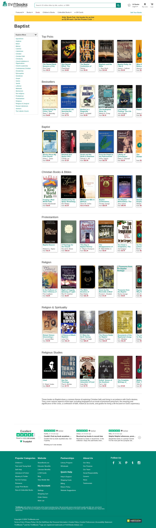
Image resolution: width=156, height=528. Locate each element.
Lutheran (18, 86)
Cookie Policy (74, 522)
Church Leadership (22, 66)
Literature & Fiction (22, 473)
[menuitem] (135, 4)
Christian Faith (20, 56)
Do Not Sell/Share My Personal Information (52, 522)
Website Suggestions (68, 490)
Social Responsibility (90, 473)
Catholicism (19, 51)
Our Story (86, 463)
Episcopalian (20, 73)
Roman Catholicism (22, 106)
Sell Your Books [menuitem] (136, 12)
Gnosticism (19, 76)
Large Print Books (21, 487)
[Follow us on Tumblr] (132, 463)
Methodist (19, 88)
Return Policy (65, 487)
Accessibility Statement (104, 522)
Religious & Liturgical (22, 103)
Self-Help (18, 469)
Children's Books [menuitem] (49, 12)
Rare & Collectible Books (24, 490)
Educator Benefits (44, 466)
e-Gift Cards (42, 473)
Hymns (18, 81)
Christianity (19, 59)
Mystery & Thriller (21, 476)
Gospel (18, 78)
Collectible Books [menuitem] (64, 12)
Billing (63, 483)
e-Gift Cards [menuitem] (78, 12)
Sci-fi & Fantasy (20, 480)
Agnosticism (19, 39)
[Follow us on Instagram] (139, 463)
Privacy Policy (30, 522)
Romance (18, 483)
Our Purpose (87, 466)
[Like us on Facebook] (113, 463)
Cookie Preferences (87, 522)
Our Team (86, 469)
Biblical (18, 46)
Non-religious (20, 93)
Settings (41, 490)
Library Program (66, 463)
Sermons (18, 108)
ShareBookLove (43, 463)
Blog (39, 476)
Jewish (18, 83)
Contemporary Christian (23, 68)
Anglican (18, 41)
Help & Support (66, 477)
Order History (42, 497)
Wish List (41, 500)
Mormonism (19, 91)
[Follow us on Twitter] (120, 463)
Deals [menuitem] (38, 12)
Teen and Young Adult (23, 466)
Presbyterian (20, 96)
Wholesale (64, 466)
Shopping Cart (43, 494)
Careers (86, 476)
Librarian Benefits (44, 469)
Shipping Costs (66, 480)
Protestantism (20, 98)
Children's (18, 463)
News (85, 480)
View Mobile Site (44, 480)
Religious (19, 101)
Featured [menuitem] (19, 12)
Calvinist (18, 49)
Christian (18, 54)
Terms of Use (19, 522)
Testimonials (87, 483)
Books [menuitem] (29, 12)
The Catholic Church (22, 111)
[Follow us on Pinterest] (126, 463)
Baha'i (18, 44)
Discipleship (19, 71)
